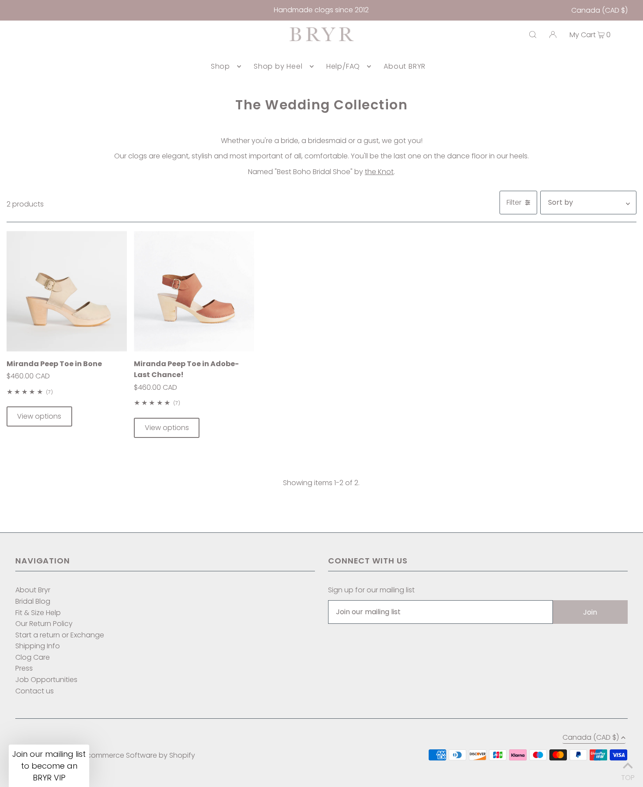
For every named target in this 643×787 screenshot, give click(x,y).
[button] (49, 766)
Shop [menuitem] (220, 66)
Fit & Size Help (38, 613)
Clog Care (32, 657)
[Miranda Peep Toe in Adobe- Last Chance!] (194, 291)
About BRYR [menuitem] (405, 66)
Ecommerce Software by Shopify (139, 755)
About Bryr (32, 590)
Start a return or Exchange (59, 635)
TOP (627, 775)
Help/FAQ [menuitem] (343, 66)
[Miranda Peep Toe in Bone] (67, 291)
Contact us (34, 691)
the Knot (379, 172)
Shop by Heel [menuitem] (278, 66)
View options (39, 416)
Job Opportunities (46, 680)
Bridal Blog (32, 601)
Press (24, 668)
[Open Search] (533, 34)
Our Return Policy (44, 624)
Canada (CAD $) (599, 10)
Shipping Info (37, 646)
